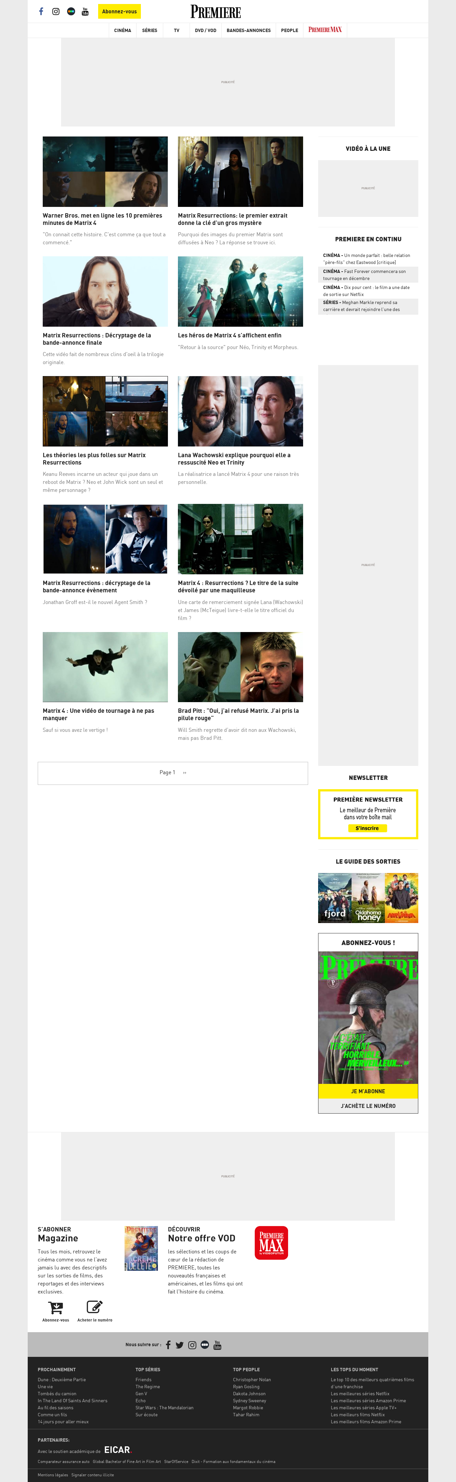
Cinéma (122, 30)
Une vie (45, 1386)
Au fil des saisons (55, 1407)
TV (176, 30)
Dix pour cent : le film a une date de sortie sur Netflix (366, 290)
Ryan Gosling (246, 1386)
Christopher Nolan (252, 1379)
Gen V (141, 1393)
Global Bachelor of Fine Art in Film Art (127, 1461)
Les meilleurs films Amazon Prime (366, 1421)
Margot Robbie (248, 1407)
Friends (144, 1379)
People (289, 30)
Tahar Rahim (246, 1414)
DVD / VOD (205, 30)
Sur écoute (147, 1414)
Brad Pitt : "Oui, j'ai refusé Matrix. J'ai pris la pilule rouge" (238, 714)
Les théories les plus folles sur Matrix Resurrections (94, 459)
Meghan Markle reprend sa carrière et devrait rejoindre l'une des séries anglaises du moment (361, 307)
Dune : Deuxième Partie (62, 1379)
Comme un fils (52, 1414)
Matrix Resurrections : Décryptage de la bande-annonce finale (97, 339)
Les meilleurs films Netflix (358, 1414)
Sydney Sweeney (249, 1400)
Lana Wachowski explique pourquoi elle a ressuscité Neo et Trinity (234, 459)
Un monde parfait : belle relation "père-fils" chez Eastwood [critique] (366, 258)
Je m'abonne (368, 1091)
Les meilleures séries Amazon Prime (368, 1400)
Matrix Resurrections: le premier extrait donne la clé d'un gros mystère (232, 219)
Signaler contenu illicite (92, 1474)
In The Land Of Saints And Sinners (72, 1400)
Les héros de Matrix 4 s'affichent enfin (229, 335)
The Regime (148, 1386)
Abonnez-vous (119, 11)
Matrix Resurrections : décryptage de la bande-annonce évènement (97, 586)
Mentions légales (53, 1474)
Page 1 (167, 772)
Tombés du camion (57, 1393)
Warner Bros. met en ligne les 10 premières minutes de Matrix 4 (102, 219)
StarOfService (176, 1461)
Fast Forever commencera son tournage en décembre (364, 274)
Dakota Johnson (249, 1393)
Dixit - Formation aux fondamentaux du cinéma (233, 1461)
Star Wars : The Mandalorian (165, 1407)
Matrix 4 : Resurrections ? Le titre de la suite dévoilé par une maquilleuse (238, 586)
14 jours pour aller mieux (63, 1421)
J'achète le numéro (368, 1106)
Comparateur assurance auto (63, 1461)
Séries (149, 30)
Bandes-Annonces (249, 30)
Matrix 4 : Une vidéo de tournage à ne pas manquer (98, 714)
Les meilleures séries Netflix (360, 1393)
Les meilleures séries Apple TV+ (364, 1407)
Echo (141, 1400)
